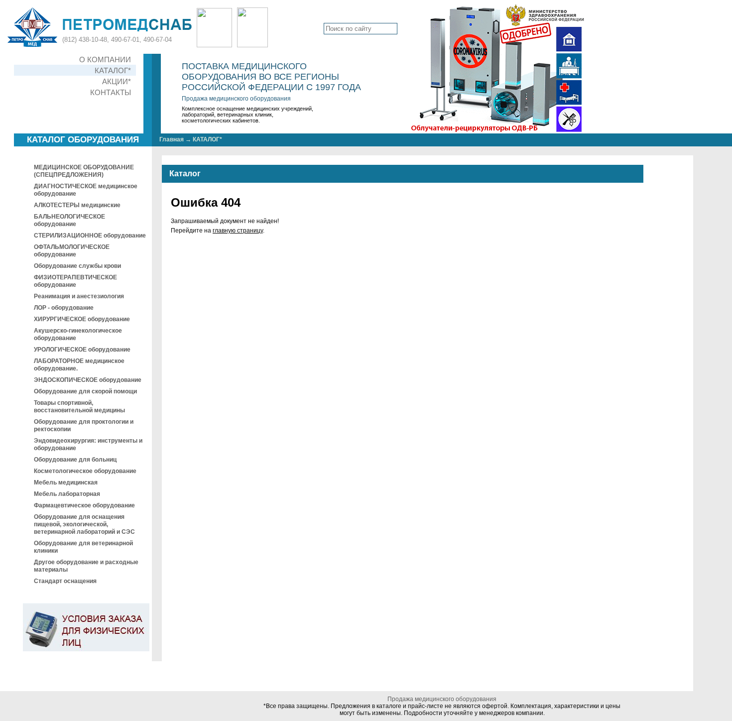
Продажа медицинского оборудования (236, 98)
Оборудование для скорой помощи (85, 391)
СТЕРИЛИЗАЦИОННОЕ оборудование (90, 235)
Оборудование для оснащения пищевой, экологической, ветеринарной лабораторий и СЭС (84, 524)
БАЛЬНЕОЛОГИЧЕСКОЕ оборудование (69, 220)
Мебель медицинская (66, 482)
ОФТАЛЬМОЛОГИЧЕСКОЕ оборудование (72, 250)
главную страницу (238, 230)
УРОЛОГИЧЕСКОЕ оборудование (82, 349)
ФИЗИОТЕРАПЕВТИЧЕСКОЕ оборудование (75, 281)
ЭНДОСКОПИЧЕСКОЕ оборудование (87, 379)
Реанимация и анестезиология (79, 296)
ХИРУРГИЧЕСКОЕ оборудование (82, 319)
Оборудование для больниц (75, 459)
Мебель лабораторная (67, 493)
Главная (171, 139)
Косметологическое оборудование (85, 471)
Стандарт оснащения (65, 581)
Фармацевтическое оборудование (84, 505)
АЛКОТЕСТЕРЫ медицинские (77, 205)
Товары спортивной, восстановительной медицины (79, 406)
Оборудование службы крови (77, 265)
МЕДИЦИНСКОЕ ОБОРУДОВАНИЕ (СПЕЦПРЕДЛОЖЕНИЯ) (84, 171)
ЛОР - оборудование (64, 307)
